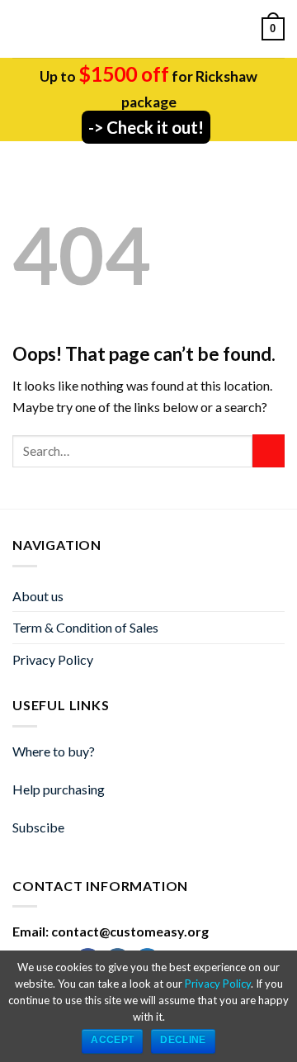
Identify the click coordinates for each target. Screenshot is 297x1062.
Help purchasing (58, 789)
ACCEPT (112, 1039)
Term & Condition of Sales (85, 627)
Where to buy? (53, 751)
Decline (183, 1039)
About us (38, 596)
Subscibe (38, 827)
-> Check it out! (146, 127)
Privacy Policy (52, 659)
